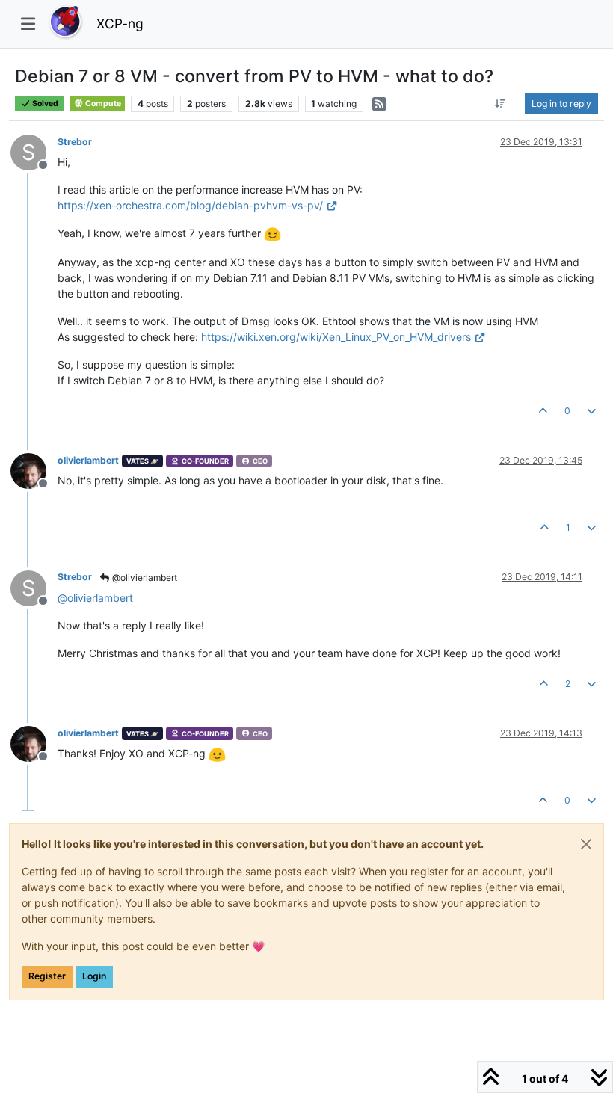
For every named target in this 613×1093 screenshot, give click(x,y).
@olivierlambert (143, 577)
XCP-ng (120, 23)
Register (47, 976)
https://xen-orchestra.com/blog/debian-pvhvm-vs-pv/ (190, 205)
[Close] (586, 844)
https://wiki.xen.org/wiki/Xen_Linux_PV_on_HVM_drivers (336, 336)
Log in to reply (561, 103)
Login (94, 976)
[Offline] (34, 470)
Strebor (75, 141)
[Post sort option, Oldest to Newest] (500, 103)
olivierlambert (88, 460)
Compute (102, 103)
